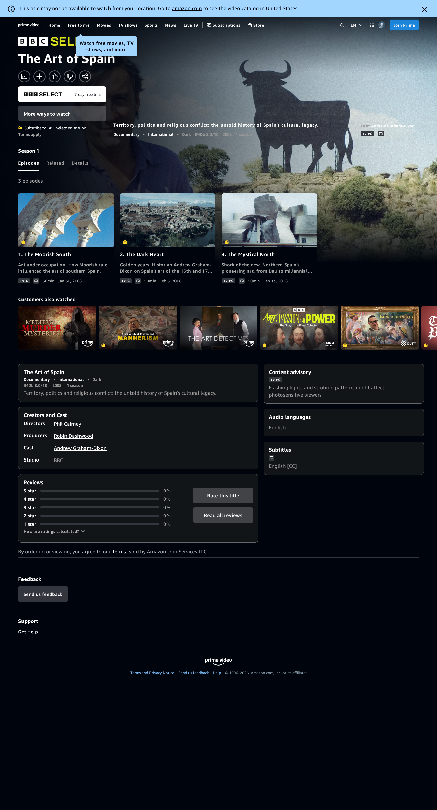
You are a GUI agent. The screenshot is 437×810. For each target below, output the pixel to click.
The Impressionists (380, 328)
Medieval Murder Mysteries (57, 328)
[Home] (28, 25)
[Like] (55, 76)
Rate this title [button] (223, 495)
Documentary (126, 134)
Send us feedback (193, 672)
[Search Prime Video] (342, 25)
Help (217, 672)
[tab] (28, 163)
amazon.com (187, 8)
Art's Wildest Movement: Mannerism (138, 328)
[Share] (85, 76)
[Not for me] (70, 76)
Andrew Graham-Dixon (393, 125)
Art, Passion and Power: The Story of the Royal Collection (299, 328)
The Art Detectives (219, 328)
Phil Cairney (67, 424)
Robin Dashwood (73, 436)
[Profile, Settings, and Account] (382, 25)
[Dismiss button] (424, 10)
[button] (54, 531)
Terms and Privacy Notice (152, 672)
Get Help (28, 631)
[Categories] (372, 25)
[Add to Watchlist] (39, 76)
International (160, 134)
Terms (119, 551)
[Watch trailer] (24, 76)
